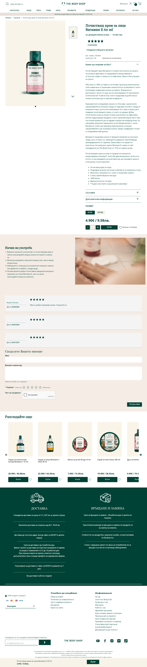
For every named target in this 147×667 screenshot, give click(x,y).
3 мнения (92, 45)
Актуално (14, 10)
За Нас (135, 10)
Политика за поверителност (62, 599)
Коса (58, 10)
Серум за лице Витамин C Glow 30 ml (48, 460)
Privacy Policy (25, 645)
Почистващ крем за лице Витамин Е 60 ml (38, 18)
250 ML (100, 212)
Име (7, 355)
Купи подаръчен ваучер (105, 619)
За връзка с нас (101, 602)
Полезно (120, 10)
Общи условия (57, 597)
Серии (106, 10)
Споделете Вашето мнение (100, 50)
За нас (97, 597)
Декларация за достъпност (106, 630)
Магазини (99, 605)
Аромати (71, 10)
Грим (48, 10)
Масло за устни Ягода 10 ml (79, 459)
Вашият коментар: (13, 365)
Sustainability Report (103, 627)
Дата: (9, 307)
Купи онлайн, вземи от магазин (108, 613)
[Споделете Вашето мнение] (95, 41)
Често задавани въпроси (61, 602)
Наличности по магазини (111, 58)
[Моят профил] (130, 4)
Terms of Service (32, 645)
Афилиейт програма (103, 610)
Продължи (134, 404)
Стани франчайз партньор (106, 624)
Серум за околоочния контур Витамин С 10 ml (18, 460)
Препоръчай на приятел (105, 616)
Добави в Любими (130, 227)
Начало (8, 18)
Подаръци (90, 10)
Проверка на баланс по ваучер (108, 621)
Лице (28, 10)
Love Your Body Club (103, 599)
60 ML (90, 212)
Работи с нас (100, 607)
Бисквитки (55, 605)
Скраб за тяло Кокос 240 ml (108, 459)
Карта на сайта (57, 607)
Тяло (38, 10)
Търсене (16, 18)
